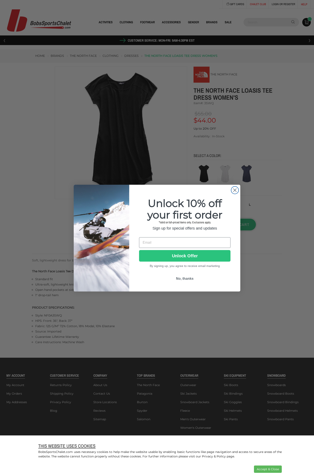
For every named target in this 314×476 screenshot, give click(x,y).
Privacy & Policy (214, 456)
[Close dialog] (235, 190)
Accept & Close (268, 469)
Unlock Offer (185, 255)
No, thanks (185, 278)
